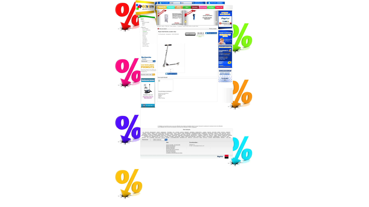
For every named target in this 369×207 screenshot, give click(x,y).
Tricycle (144, 36)
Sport (142, 21)
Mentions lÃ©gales (170, 148)
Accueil (159, 26)
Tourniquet (145, 40)
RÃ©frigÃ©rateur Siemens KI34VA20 (177, 14)
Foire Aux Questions (171, 151)
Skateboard (145, 32)
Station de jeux (146, 43)
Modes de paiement (170, 146)
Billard (143, 23)
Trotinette (145, 31)
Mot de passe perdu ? (199, 3)
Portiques (145, 38)
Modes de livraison (170, 147)
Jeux (143, 25)
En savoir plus (149, 105)
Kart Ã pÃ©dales (146, 30)
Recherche (145, 139)
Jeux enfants (145, 28)
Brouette (144, 42)
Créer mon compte (199, 2)
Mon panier (213, 2)
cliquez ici (194, 127)
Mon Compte (165, 2)
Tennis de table (145, 22)
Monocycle (145, 34)
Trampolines (145, 44)
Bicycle (144, 35)
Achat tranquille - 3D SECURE (173, 144)
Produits (144, 59)
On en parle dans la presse (172, 149)
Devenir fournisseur (170, 150)
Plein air (143, 27)
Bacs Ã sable (146, 46)
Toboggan (145, 39)
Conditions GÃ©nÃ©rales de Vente (174, 152)
